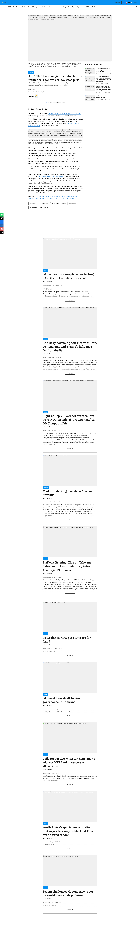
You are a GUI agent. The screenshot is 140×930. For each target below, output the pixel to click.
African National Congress (59, 203)
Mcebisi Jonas (33, 207)
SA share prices (47, 7)
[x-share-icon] (2, 219)
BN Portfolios (26, 7)
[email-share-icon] (2, 229)
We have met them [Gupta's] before (51, 176)
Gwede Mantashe (44, 203)
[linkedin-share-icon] (2, 226)
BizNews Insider (91, 7)
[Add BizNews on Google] (56, 103)
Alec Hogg (31, 89)
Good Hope (71, 7)
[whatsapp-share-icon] (2, 215)
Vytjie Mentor (44, 207)
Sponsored (80, 7)
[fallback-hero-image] (90, 71)
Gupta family (72, 203)
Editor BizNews (47, 281)
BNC (9, 7)
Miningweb (35, 7)
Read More (70, 300)
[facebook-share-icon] (2, 222)
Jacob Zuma (33, 203)
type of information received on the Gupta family (64, 113)
